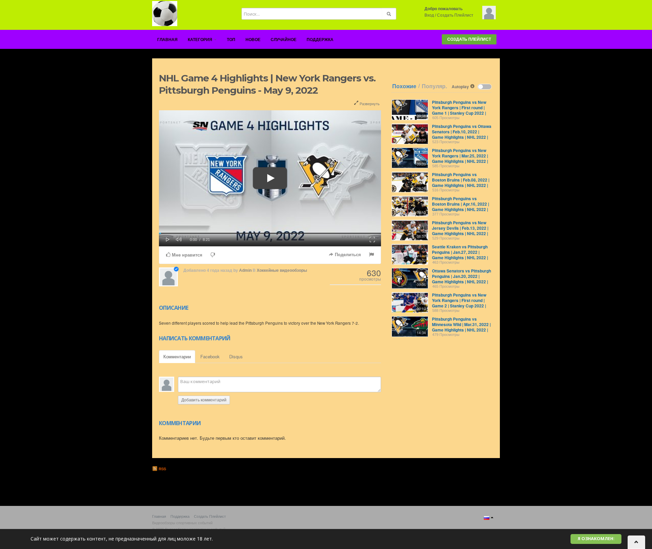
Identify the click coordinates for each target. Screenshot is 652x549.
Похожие (404, 86)
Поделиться (347, 254)
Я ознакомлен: (596, 539)
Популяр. (434, 86)
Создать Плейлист (455, 15)
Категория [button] (200, 39)
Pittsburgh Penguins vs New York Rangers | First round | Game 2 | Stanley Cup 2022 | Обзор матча (459, 303)
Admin (245, 270)
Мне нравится (186, 255)
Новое (253, 39)
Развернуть (369, 103)
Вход (429, 15)
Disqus (236, 356)
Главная (167, 39)
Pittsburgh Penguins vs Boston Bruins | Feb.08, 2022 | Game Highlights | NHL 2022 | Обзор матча (460, 182)
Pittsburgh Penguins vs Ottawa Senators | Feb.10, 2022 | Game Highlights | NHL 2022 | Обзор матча (461, 134)
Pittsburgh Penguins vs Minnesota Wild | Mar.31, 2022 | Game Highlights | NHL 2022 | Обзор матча (461, 327)
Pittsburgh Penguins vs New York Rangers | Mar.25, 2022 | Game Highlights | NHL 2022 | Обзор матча (460, 158)
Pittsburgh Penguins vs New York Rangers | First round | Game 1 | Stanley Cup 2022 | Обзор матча (459, 110)
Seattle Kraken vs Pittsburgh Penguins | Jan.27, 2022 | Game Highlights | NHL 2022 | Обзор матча (460, 255)
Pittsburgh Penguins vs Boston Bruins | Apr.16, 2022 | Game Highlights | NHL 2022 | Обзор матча (460, 206)
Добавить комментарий (204, 400)
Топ (231, 39)
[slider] (270, 233)
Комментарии (177, 356)
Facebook (210, 356)
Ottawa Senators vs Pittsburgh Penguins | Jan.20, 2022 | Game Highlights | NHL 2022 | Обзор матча (461, 279)
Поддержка (320, 39)
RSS (162, 468)
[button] (167, 239)
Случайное (283, 39)
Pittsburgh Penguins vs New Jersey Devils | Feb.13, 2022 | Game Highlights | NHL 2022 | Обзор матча (460, 231)
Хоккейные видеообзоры (282, 270)
